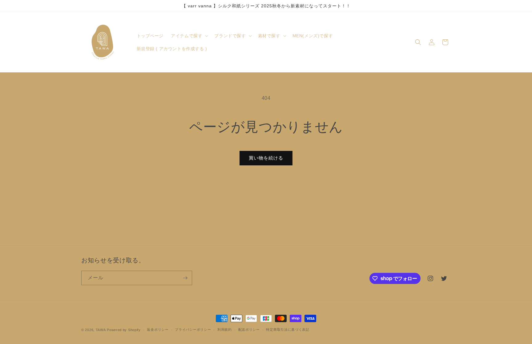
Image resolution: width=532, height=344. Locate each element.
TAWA (101, 330)
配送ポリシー (249, 329)
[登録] (185, 278)
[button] (189, 35)
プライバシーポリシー (193, 329)
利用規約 (224, 329)
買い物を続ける (266, 157)
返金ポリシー (157, 329)
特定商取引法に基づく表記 (287, 329)
